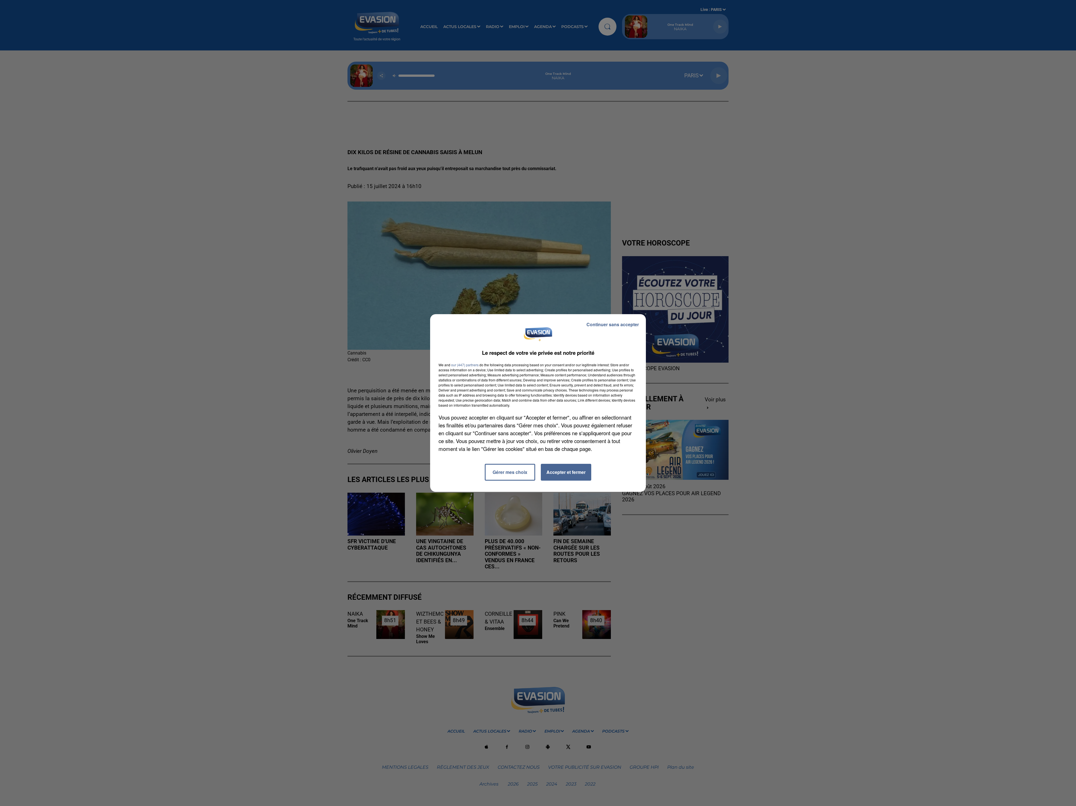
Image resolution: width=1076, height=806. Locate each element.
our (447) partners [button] (465, 364)
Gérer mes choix (510, 472)
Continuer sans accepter (612, 324)
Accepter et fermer (566, 472)
